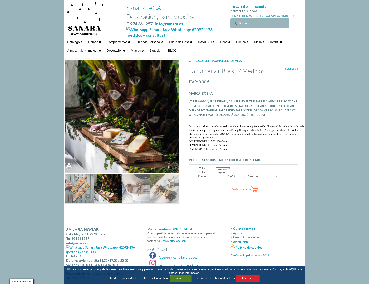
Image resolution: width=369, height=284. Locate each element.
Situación (155, 50)
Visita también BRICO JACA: (170, 229)
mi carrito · (240, 6)
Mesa (258, 42)
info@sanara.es (77, 243)
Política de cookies (248, 247)
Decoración (115, 50)
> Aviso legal (239, 241)
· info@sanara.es (168, 23)
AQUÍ (292, 269)
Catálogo (74, 42)
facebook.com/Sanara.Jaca (178, 257)
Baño (224, 42)
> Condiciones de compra (248, 237)
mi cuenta (258, 6)
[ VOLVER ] (291, 68)
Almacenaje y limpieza (83, 50)
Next (185, 131)
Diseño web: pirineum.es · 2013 (249, 255)
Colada (93, 42)
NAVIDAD (205, 42)
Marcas (136, 50)
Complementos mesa (227, 60)
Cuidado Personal (148, 42)
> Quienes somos (242, 228)
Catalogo (196, 60)
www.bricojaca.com (175, 240)
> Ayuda (236, 233)
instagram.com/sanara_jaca (178, 265)
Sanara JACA (143, 8)
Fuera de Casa (179, 42)
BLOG (172, 50)
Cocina (241, 42)
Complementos (117, 42)
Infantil (275, 42)
